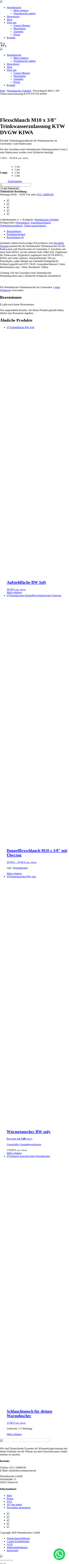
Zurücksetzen (15, 181)
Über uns (11, 22)
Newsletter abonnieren (18, 1507)
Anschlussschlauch (40, 222)
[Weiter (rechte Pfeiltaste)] (4, 1563)
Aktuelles (18, 31)
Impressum (12, 1550)
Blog (9, 1495)
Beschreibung (14, 231)
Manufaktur (19, 28)
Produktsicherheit (16, 234)
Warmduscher (14, 7)
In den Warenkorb (9, 188)
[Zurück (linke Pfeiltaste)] (1, 1563)
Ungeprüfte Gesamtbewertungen (24, 1144)
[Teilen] (4, 1560)
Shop (9, 19)
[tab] (38, 231)
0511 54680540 (45, 194)
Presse (16, 34)
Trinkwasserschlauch (35, 225)
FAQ (9, 1501)
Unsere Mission (21, 25)
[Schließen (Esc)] (1, 1560)
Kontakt (11, 37)
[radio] (18, 166)
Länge (3, 172)
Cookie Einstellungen (18, 1541)
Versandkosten (20, 867)
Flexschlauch (22, 222)
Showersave (13, 16)
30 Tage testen (14, 1504)
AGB (10, 1544)
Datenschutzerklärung (18, 1538)
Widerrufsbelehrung (17, 1547)
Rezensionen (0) (15, 237)
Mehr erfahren (20, 10)
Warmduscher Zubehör (19, 90)
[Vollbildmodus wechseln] (8, 1560)
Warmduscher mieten (24, 13)
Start (2, 90)
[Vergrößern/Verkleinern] (11, 1560)
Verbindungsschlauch (11, 225)
